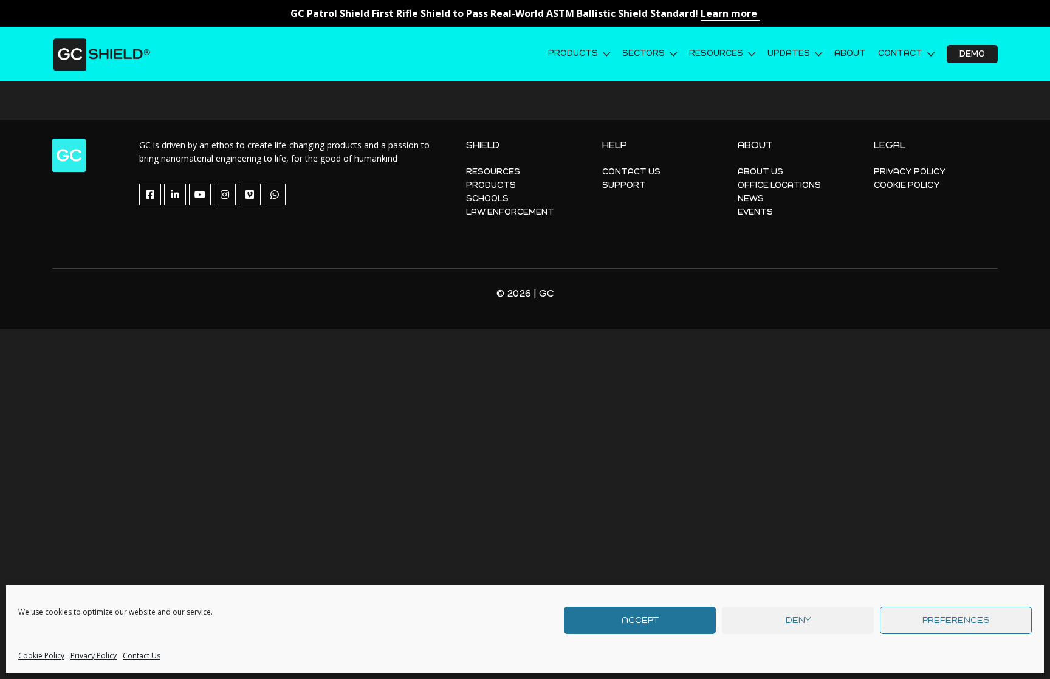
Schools (487, 199)
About (850, 53)
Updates (788, 53)
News (751, 199)
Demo (972, 54)
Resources (716, 53)
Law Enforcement (510, 212)
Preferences (955, 620)
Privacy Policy (93, 655)
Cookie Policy (41, 655)
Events (755, 212)
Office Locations (779, 185)
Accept (640, 620)
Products (573, 53)
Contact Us (141, 655)
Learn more (730, 13)
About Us (760, 172)
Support (624, 185)
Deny (798, 620)
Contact (900, 53)
